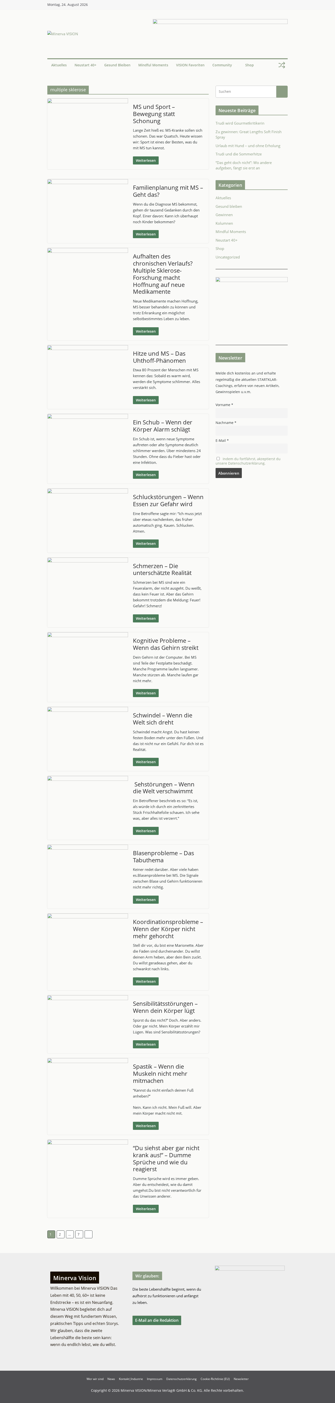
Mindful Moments (153, 65)
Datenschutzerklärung (181, 1379)
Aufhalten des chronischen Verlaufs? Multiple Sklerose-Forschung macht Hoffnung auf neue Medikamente (163, 273)
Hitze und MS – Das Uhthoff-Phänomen (159, 356)
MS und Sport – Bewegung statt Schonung (154, 114)
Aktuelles (59, 65)
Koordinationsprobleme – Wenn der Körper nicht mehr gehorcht (168, 929)
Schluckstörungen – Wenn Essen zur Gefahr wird (168, 500)
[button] (234, 65)
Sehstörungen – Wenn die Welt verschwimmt (163, 787)
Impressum (154, 1379)
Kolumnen (224, 223)
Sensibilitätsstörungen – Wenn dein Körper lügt (165, 1007)
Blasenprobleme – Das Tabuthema (163, 856)
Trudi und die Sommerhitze (239, 154)
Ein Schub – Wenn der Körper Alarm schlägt (162, 425)
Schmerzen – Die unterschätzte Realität (162, 569)
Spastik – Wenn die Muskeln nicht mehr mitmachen (160, 1073)
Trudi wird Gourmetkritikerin (240, 123)
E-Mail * (222, 440)
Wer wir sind (95, 1379)
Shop (249, 65)
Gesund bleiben (117, 65)
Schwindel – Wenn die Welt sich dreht (162, 718)
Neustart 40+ (85, 65)
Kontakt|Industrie (131, 1379)
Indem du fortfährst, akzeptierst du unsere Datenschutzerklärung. (248, 461)
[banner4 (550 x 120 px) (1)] (220, 22)
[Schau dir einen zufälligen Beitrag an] (282, 65)
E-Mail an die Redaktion (157, 1320)
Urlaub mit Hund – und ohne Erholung (248, 145)
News (111, 1379)
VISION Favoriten (190, 65)
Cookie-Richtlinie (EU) (215, 1379)
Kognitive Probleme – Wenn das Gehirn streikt (165, 644)
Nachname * (226, 423)
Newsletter (241, 1379)
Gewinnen (224, 214)
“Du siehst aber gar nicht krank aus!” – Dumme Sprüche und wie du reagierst (166, 1158)
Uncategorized (228, 257)
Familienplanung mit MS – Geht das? (168, 191)
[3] (252, 280)
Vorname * (224, 405)
